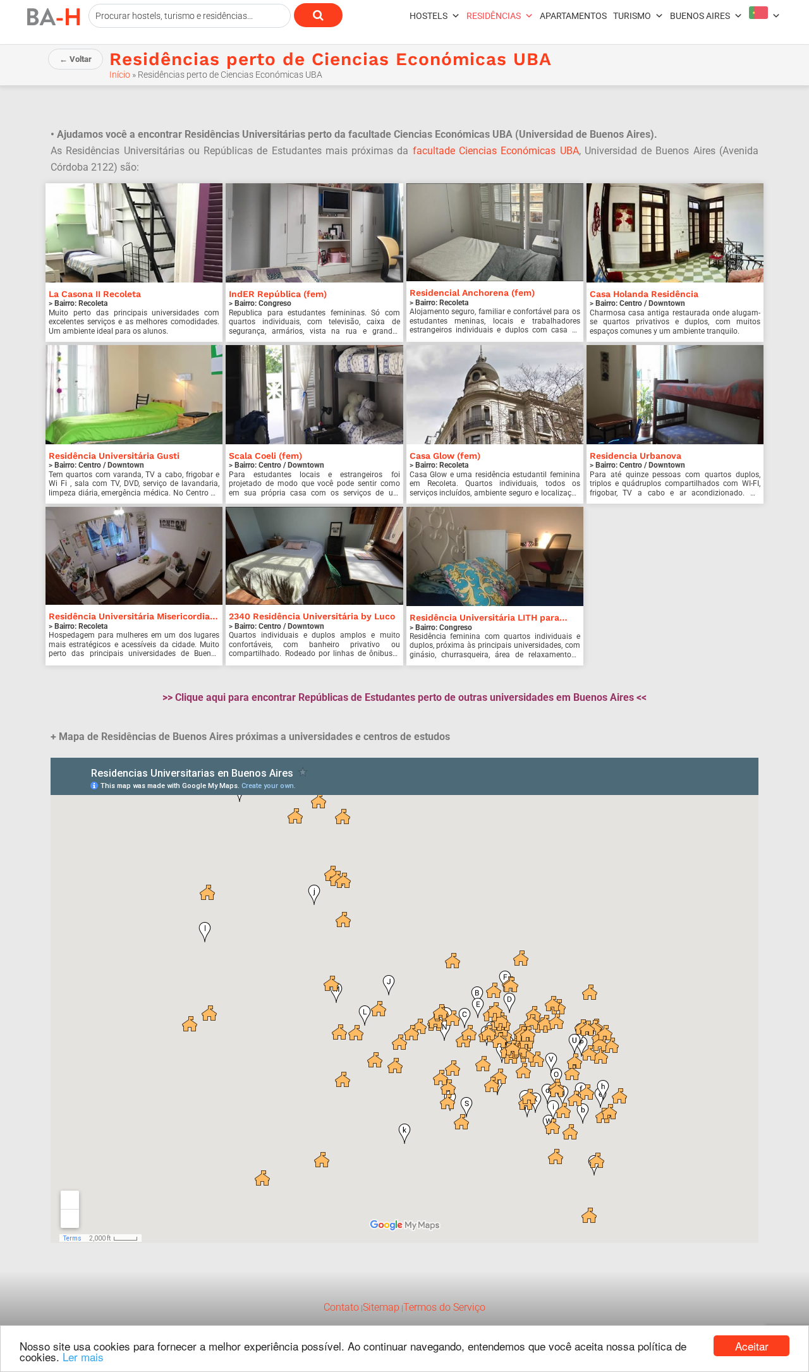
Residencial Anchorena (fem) (472, 293)
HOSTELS (428, 16)
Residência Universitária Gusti (114, 456)
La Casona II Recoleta (95, 294)
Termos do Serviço (444, 1307)
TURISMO (632, 16)
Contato (341, 1307)
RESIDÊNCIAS (493, 16)
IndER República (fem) (278, 294)
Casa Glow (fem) (445, 456)
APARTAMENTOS (573, 16)
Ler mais (83, 1356)
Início (119, 75)
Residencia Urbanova (635, 456)
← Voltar (75, 59)
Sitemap (381, 1307)
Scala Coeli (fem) (265, 456)
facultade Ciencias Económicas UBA (496, 151)
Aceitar (752, 1346)
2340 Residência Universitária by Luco (312, 616)
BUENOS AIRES (700, 16)
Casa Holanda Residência (644, 294)
